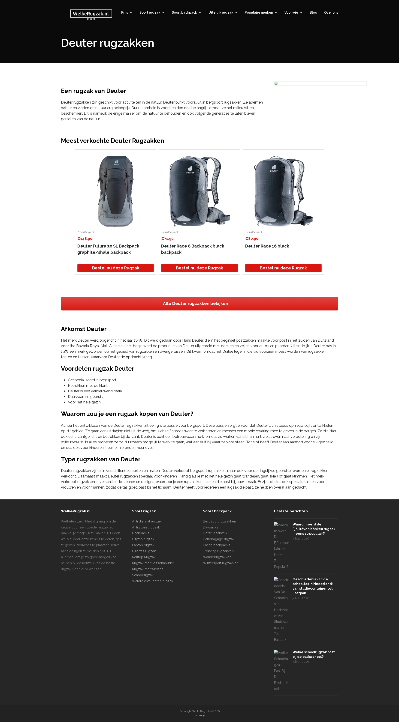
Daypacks (210, 527)
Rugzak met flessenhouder (153, 563)
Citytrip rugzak (143, 539)
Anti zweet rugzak (146, 527)
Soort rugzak (149, 12)
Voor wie (291, 12)
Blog (313, 12)
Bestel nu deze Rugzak (115, 268)
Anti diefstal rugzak (147, 521)
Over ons (331, 12)
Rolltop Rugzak (144, 557)
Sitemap (199, 715)
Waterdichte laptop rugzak (152, 581)
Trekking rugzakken (218, 551)
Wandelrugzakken (217, 557)
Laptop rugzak (143, 545)
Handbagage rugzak (219, 539)
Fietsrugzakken (215, 533)
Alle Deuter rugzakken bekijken (196, 303)
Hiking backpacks (216, 545)
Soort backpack (184, 12)
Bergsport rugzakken (219, 521)
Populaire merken (259, 12)
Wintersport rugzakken (221, 563)
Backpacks (140, 533)
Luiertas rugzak (144, 551)
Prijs (124, 12)
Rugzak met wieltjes (147, 569)
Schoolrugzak (143, 575)
